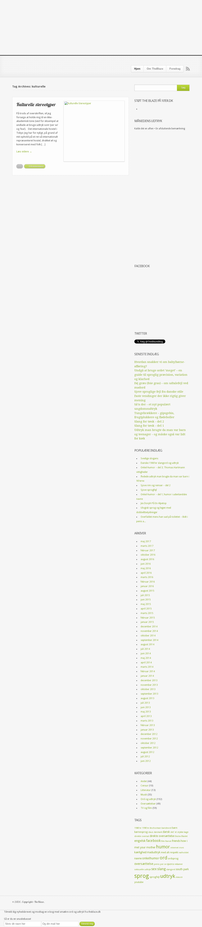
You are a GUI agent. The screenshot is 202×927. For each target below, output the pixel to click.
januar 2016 (147, 586)
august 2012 (147, 752)
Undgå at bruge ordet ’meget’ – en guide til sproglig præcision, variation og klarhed (160, 374)
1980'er (137, 828)
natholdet (184, 852)
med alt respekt (169, 852)
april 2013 (146, 716)
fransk (168, 841)
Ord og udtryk (148, 799)
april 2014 (146, 662)
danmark (158, 832)
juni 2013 (146, 707)
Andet (144, 781)
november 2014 (149, 631)
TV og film (146, 808)
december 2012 (149, 734)
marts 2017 (147, 546)
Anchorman (155, 828)
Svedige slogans (149, 458)
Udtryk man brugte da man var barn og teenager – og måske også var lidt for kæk (160, 434)
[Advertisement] (101, 27)
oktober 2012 (148, 743)
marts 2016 (147, 577)
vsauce (179, 877)
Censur (144, 785)
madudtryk (153, 852)
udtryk (167, 876)
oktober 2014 (148, 635)
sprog (141, 876)
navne (138, 858)
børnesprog (141, 831)
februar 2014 (148, 671)
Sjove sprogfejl (149, 490)
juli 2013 (145, 702)
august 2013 (147, 698)
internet (174, 847)
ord (163, 858)
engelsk (140, 841)
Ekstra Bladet (181, 836)
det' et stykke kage (179, 832)
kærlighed (140, 852)
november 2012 (149, 738)
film (163, 841)
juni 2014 (146, 653)
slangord (170, 869)
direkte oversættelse (162, 836)
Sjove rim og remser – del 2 (155, 485)
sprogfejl (155, 876)
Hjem (137, 68)
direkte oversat (141, 836)
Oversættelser (148, 803)
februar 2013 (148, 725)
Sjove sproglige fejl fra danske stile (158, 391)
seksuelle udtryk (142, 869)
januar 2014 (147, 676)
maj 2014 (146, 658)
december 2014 (149, 626)
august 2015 (147, 590)
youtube (138, 882)
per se (163, 864)
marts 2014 (147, 667)
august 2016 (147, 559)
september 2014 (149, 640)
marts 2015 (147, 613)
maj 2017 (146, 541)
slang (161, 869)
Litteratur (146, 790)
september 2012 (149, 747)
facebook (153, 841)
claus (150, 832)
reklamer (178, 864)
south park (182, 869)
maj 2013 (146, 711)
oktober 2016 (148, 554)
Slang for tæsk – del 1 (149, 425)
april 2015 (146, 608)
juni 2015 (146, 599)
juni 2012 (146, 761)
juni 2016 (146, 563)
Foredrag (174, 68)
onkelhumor (150, 858)
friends (176, 840)
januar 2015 (147, 622)
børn (174, 827)
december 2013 (149, 680)
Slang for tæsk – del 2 (149, 421)
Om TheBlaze (155, 68)
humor (163, 847)
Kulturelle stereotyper (36, 104)
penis (157, 864)
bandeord (166, 828)
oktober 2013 (148, 689)
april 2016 (146, 573)
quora (170, 864)
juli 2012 (145, 756)
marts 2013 (147, 720)
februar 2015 (148, 617)
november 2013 (149, 685)
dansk (166, 831)
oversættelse (143, 864)
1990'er (145, 828)
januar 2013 (147, 729)
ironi (181, 847)
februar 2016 (148, 581)
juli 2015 (145, 595)
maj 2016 (146, 568)
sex (154, 869)
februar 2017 (148, 550)
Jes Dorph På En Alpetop (153, 503)
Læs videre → (24, 151)
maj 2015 (146, 604)
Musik (144, 794)
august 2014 (147, 644)
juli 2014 (145, 649)
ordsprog (173, 858)
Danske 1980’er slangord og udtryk (160, 463)
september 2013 (149, 693)
